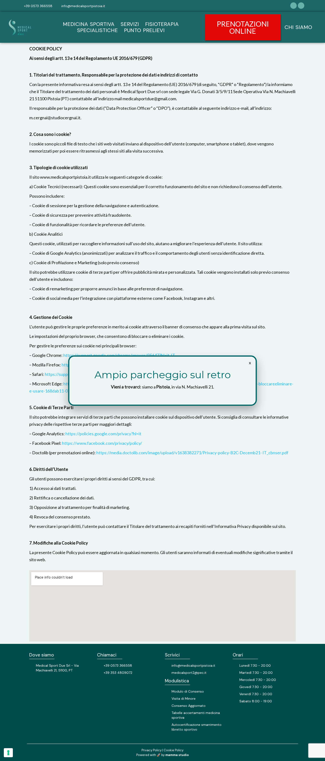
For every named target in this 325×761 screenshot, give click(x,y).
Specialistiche (97, 30)
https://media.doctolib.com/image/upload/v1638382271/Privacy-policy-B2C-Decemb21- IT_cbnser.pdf (192, 452)
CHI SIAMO (298, 27)
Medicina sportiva (88, 24)
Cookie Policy (173, 750)
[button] (243, 27)
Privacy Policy (152, 750)
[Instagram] (301, 5)
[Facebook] (293, 5)
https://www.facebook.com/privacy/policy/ (102, 443)
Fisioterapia (162, 24)
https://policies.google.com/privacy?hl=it (103, 433)
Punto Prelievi (144, 30)
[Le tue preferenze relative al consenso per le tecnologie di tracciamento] (8, 752)
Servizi (130, 24)
